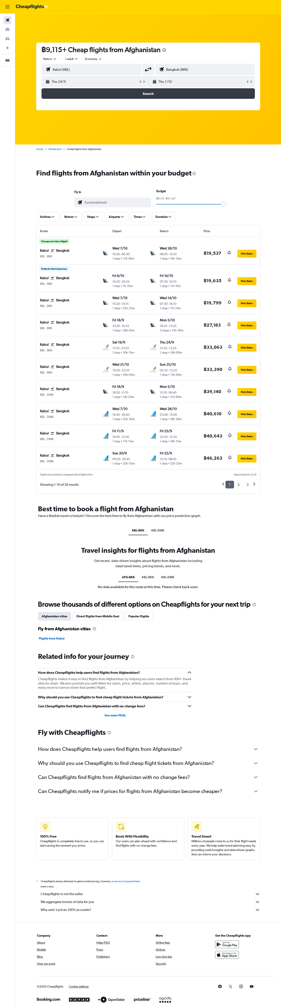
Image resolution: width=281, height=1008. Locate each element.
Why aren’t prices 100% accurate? (66, 910)
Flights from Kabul (52, 638)
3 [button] (248, 484)
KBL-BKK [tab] (138, 530)
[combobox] (50, 59)
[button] (7, 7)
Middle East (55, 149)
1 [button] (230, 484)
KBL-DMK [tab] (157, 530)
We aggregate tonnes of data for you (67, 902)
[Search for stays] (7, 29)
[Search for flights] (7, 20)
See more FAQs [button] (115, 715)
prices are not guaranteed (126, 881)
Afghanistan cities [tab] (54, 616)
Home (39, 149)
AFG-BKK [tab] (128, 577)
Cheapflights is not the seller (62, 894)
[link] (220, 986)
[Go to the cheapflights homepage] (32, 7)
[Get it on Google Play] (227, 944)
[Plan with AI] (7, 47)
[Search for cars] (7, 38)
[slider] (223, 204)
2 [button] (239, 484)
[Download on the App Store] (227, 955)
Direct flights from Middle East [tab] (97, 616)
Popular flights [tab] (138, 616)
